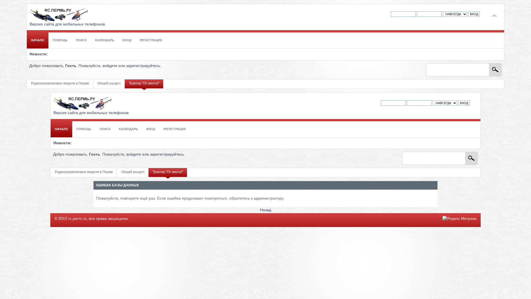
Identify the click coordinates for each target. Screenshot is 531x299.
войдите (110, 66)
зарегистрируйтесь (143, 66)
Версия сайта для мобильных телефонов (67, 24)
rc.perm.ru (77, 218)
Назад (265, 210)
